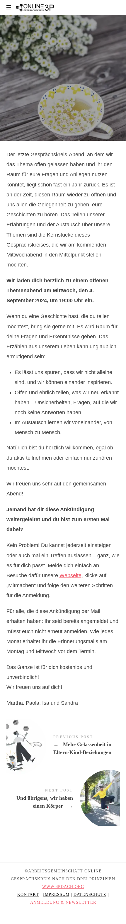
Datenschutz (90, 894)
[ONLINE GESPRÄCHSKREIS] (35, 7)
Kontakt (28, 894)
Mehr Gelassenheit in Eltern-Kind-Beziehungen (63, 745)
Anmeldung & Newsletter (63, 902)
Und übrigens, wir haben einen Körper (63, 799)
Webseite (70, 575)
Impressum (56, 894)
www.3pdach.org (63, 886)
